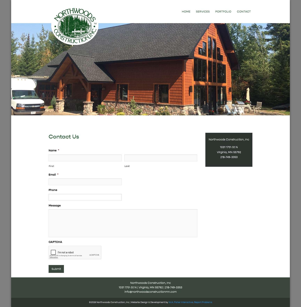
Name (54, 150)
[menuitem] (186, 11)
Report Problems (203, 302)
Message (55, 205)
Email (53, 174)
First (51, 166)
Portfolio (223, 11)
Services (203, 11)
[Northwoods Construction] (74, 24)
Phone (53, 190)
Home (186, 11)
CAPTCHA (55, 242)
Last (127, 166)
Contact (244, 11)
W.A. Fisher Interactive (181, 302)
